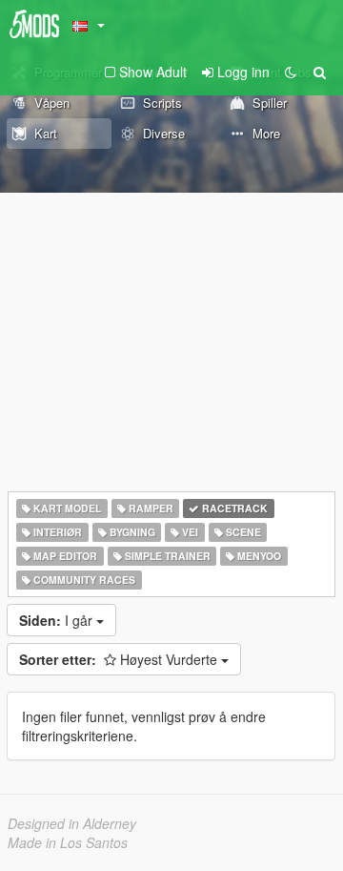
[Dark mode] (290, 71)
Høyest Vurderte (120, 659)
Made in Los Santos (68, 842)
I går (57, 620)
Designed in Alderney (72, 823)
